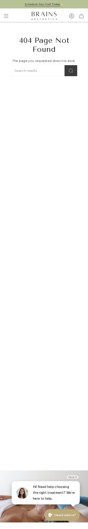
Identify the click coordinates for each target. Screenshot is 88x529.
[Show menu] (6, 16)
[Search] (71, 70)
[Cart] (81, 16)
